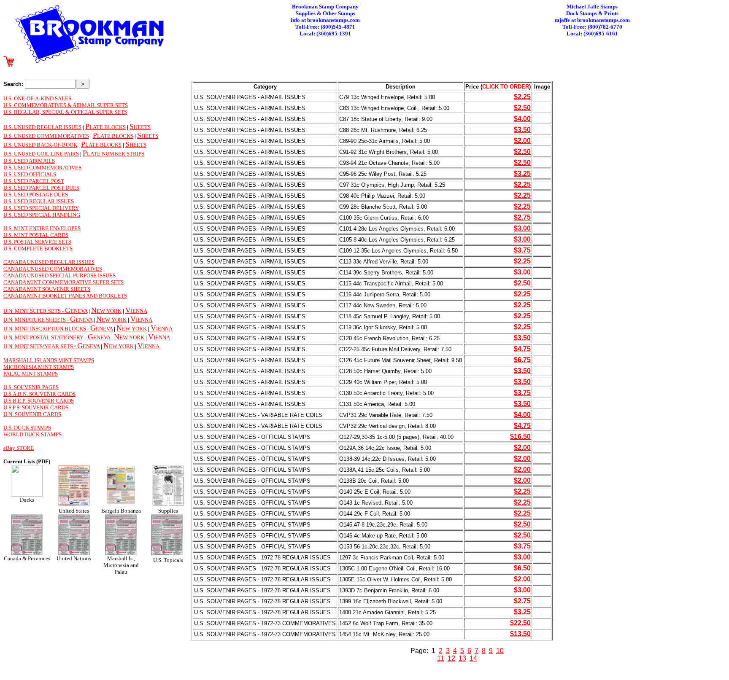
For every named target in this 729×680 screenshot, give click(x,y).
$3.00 (522, 228)
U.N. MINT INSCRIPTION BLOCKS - (46, 328)
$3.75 (522, 250)
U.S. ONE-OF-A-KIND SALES (37, 98)
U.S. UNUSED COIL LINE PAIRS (41, 154)
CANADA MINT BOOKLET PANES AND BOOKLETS (65, 296)
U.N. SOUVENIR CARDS (32, 414)
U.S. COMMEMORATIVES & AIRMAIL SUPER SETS (65, 105)
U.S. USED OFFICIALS (29, 174)
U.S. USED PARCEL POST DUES (41, 188)
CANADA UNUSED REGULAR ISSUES (48, 262)
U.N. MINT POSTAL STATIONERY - (45, 337)
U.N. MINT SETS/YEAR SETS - (40, 346)
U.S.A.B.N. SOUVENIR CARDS (39, 394)
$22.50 (520, 622)
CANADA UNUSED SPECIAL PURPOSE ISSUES (59, 275)
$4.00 (522, 118)
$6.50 (522, 568)
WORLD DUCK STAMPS (32, 434)
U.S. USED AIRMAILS (29, 161)
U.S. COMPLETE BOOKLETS (38, 248)
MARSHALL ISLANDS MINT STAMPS (48, 360)
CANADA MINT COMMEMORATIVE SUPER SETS (63, 282)
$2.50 (522, 107)
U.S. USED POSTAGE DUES (35, 194)
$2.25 (522, 96)
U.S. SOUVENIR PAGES (31, 387)
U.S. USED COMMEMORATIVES (42, 167)
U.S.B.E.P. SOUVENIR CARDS (38, 401)
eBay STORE (18, 448)
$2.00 (522, 140)
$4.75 (522, 348)
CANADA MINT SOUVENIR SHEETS (46, 289)
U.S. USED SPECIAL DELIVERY (41, 208)
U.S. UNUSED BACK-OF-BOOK (40, 145)
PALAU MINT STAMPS (30, 374)
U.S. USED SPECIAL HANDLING (41, 215)
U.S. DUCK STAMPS (27, 428)
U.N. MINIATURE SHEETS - (36, 320)
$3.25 (522, 173)
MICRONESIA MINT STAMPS (38, 367)
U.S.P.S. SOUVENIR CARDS (35, 407)
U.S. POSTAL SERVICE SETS (37, 242)
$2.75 (522, 217)
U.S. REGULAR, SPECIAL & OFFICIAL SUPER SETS (65, 112)
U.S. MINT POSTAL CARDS (35, 235)
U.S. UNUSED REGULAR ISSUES (42, 127)
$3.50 (522, 129)
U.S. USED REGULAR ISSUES (38, 201)
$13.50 (520, 633)
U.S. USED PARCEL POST (33, 181)
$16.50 (520, 436)
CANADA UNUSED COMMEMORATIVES (52, 269)
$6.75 (522, 359)
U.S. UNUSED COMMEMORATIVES (46, 136)
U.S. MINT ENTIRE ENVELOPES (42, 228)
